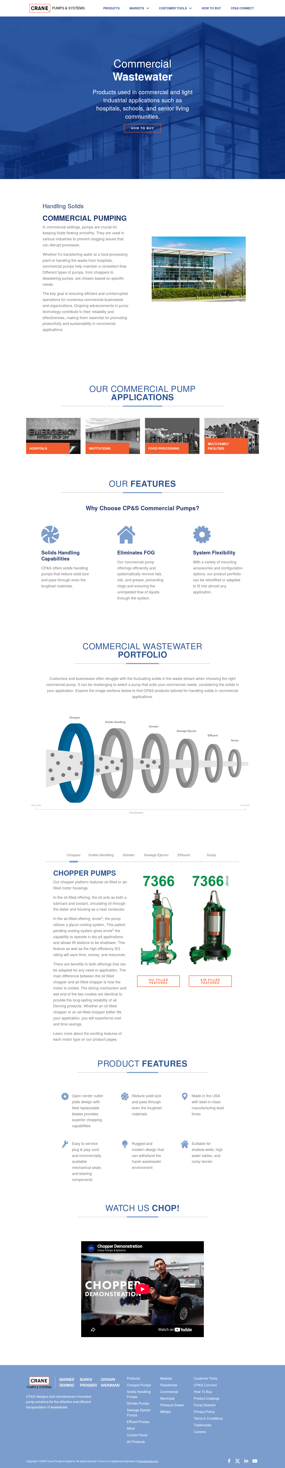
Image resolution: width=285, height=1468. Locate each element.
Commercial (169, 1391)
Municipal (167, 1398)
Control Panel (137, 1435)
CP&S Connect (242, 8)
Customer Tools (173, 8)
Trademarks (202, 1425)
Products (111, 8)
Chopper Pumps (139, 1385)
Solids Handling (101, 854)
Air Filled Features (210, 981)
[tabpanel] (142, 1105)
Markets (137, 8)
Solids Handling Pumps (139, 1394)
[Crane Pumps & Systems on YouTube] (254, 1460)
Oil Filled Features (158, 981)
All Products (136, 1441)
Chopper (74, 854)
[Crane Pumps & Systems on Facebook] (229, 1460)
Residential (168, 1385)
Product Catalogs (206, 1398)
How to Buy (142, 128)
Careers (200, 1431)
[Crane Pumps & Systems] (55, 8)
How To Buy (211, 8)
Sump (211, 854)
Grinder (129, 854)
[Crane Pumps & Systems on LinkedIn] (246, 1460)
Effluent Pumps (138, 1421)
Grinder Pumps (138, 1403)
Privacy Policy (204, 1411)
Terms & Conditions (208, 1418)
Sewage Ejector (156, 854)
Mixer (131, 1428)
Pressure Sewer (172, 1405)
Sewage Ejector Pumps (138, 1412)
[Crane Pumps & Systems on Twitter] (237, 1460)
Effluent (184, 854)
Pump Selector (205, 1405)
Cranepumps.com (148, 1461)
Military (165, 1411)
